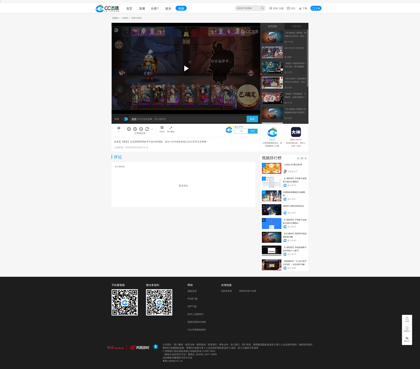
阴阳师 (115, 17)
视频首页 (192, 291)
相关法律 (189, 344)
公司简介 (167, 344)
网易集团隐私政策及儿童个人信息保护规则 (275, 344)
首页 (129, 8)
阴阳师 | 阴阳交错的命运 (293, 205)
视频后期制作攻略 (197, 322)
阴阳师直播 (226, 290)
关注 (253, 131)
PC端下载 (193, 298)
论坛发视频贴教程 (197, 329)
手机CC (407, 331)
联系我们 (212, 344)
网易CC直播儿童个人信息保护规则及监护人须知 (211, 347)
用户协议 (246, 344)
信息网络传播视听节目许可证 (177, 357)
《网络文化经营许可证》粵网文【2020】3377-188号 (190, 354)
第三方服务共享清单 (248, 347)
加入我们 (235, 344)
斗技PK (125, 17)
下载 (304, 8)
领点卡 (407, 340)
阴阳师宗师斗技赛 (247, 290)
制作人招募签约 (196, 314)
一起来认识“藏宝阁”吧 (292, 164)
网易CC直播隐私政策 (173, 347)
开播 (318, 8)
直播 (142, 8)
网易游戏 (201, 344)
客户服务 (178, 344)
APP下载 (192, 306)
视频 (181, 8)
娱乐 (168, 8)
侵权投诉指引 (306, 344)
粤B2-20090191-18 (172, 360)
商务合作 (223, 344)
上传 (407, 321)
